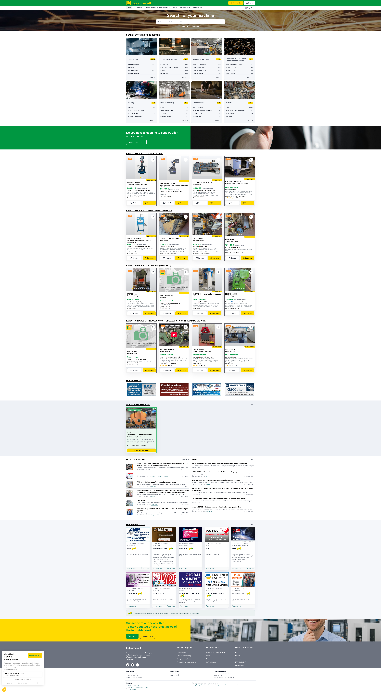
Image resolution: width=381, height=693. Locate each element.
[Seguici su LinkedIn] (137, 664)
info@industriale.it (133, 685)
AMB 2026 (154, 486)
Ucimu (153, 470)
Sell (237, 3)
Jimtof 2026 (154, 505)
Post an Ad (195, 8)
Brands (237, 656)
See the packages (135, 142)
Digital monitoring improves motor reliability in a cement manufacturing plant (219, 463)
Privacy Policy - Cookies (199, 685)
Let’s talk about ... (165, 8)
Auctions (147, 8)
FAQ (201, 8)
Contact (135, 203)
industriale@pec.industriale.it (139, 687)
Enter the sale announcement (216, 652)
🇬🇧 (248, 8)
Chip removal (181, 652)
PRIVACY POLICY (240, 662)
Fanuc (207, 476)
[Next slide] (153, 167)
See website (132, 568)
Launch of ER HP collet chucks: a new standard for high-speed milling (216, 507)
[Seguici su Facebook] (132, 664)
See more (150, 203)
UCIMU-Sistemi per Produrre (159, 476)
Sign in (250, 3)
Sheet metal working (184, 656)
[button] (140, 177)
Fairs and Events (184, 8)
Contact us (147, 636)
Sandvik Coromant (211, 503)
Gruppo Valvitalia (156, 515)
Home (129, 8)
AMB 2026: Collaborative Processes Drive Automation (156, 482)
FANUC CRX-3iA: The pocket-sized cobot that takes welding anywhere (216, 472)
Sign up (133, 636)
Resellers (154, 8)
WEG (207, 468)
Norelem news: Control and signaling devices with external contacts (216, 480)
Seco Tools (209, 511)
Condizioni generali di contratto (234, 685)
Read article (145, 568)
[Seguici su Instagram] (127, 664)
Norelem (208, 484)
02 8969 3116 (132, 689)
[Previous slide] (129, 167)
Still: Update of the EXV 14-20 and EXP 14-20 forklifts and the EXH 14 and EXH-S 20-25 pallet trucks (222, 489)
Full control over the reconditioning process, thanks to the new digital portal (218, 498)
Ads (134, 8)
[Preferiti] (153, 160)
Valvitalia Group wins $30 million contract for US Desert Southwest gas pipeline (162, 510)
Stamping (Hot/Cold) (184, 659)
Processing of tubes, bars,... (186, 662)
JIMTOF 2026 (142, 500)
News (175, 8)
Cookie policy (239, 665)
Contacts (238, 659)
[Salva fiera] (146, 530)
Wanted (139, 8)
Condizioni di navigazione (215, 685)
